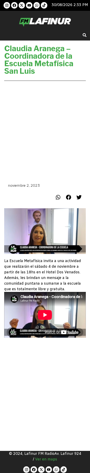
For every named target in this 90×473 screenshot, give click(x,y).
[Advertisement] (45, 131)
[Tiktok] (44, 5)
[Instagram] (7, 5)
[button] (84, 35)
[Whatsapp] (36, 5)
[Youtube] (29, 5)
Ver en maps (46, 459)
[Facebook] (14, 5)
